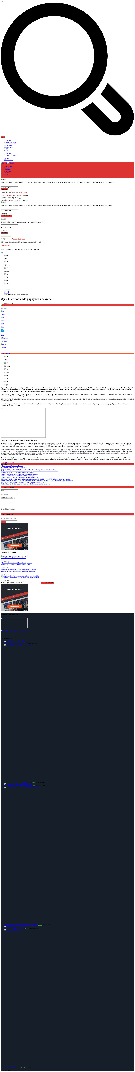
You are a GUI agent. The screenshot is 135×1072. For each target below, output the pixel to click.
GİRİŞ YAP (4, 232)
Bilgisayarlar (8, 145)
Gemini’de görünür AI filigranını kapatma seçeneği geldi (22, 474)
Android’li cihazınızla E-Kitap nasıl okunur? (13, 558)
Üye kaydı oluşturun (19, 239)
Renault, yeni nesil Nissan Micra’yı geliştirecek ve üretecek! (18, 571)
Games (6, 150)
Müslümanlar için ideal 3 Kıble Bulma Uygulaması (15, 564)
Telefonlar (7, 168)
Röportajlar (7, 158)
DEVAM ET (4, 189)
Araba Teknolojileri (10, 144)
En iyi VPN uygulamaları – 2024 (14, 928)
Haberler (6, 291)
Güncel (6, 293)
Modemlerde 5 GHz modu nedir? (14, 643)
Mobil (33, 785)
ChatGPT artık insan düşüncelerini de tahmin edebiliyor (22, 477)
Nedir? (6, 174)
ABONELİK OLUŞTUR (47, 582)
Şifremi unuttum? (6, 236)
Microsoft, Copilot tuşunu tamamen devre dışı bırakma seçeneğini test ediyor (28, 484)
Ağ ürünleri (7, 140)
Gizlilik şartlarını (19, 195)
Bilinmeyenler (8, 147)
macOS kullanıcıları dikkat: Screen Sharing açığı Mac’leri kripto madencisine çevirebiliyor (32, 471)
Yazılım (3, 471)
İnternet (40, 925)
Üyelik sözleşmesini (6, 195)
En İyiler (6, 173)
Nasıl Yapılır (8, 171)
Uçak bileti (4, 462)
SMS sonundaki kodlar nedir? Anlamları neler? (18, 785)
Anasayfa (7, 289)
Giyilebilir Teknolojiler (11, 155)
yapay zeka (10, 462)
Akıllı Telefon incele (10, 142)
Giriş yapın (23, 192)
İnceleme (7, 169)
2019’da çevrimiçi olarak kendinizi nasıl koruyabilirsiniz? (21, 925)
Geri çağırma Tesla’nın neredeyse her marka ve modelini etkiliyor (20, 577)
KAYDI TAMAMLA (6, 215)
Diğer (6, 148)
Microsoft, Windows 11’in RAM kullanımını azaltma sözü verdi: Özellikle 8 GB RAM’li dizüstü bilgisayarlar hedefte (39, 480)
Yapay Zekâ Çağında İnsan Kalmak (16, 467)
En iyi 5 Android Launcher (12, 1067)
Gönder (3, 497)
